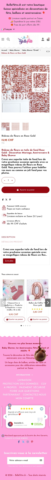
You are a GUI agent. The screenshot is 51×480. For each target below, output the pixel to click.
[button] (21, 325)
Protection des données (20, 384)
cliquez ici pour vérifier (16, 438)
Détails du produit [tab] (12, 242)
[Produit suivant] (49, 52)
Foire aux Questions (24, 391)
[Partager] (2, 200)
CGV (43, 384)
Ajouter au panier (27, 190)
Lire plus (9, 261)
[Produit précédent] (47, 52)
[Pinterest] (10, 200)
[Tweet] (6, 200)
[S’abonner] (41, 460)
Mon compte (24, 398)
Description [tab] (8, 237)
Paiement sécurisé (32, 387)
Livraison (24, 380)
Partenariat (11, 395)
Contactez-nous (34, 395)
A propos (10, 387)
